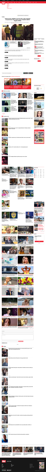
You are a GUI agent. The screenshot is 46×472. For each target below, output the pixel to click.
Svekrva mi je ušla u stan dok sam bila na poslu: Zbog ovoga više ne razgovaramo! (28, 454)
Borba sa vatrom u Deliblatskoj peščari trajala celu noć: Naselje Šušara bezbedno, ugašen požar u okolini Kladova (39, 109)
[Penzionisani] (27, 0)
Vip (11, 464)
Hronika (19, 2)
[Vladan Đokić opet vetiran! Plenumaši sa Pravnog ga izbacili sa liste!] (5, 362)
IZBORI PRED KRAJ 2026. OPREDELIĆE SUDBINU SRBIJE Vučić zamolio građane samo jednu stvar (14, 102)
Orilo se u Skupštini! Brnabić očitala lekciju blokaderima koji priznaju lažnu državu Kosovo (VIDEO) (17, 454)
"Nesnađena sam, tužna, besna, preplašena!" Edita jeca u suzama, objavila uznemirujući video (39, 53)
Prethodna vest (7, 47)
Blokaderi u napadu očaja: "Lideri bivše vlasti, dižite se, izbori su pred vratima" (20, 137)
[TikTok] (40, 460)
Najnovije (8, 2)
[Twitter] (43, 460)
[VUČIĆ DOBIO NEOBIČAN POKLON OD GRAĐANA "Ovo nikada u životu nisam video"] (22, 109)
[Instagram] (39, 460)
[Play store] (25, 73)
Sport (22, 2)
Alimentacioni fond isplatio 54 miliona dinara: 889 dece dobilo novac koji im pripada (39, 44)
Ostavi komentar (21, 341)
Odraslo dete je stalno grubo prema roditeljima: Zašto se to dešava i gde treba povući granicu (39, 50)
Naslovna (11, 2)
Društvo (8, 3)
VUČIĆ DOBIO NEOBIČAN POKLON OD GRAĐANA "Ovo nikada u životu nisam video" (30, 108)
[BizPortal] (8, 0)
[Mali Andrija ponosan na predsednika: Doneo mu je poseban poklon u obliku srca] (5, 428)
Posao (30, 467)
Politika (8, 4)
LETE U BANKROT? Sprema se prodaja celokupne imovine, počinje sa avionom (13, 42)
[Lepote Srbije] (12, 0)
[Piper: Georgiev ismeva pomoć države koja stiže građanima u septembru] (5, 438)
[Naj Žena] (16, 0)
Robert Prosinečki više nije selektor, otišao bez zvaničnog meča (38, 454)
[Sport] (23, 0)
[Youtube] (42, 460)
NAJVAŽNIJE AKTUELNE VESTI (15, 76)
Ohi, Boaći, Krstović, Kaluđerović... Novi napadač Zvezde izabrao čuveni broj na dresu (39, 42)
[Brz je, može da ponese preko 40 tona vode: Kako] (39, 97)
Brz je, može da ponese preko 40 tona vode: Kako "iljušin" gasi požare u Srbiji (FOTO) (39, 101)
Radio (36, 2)
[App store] (30, 73)
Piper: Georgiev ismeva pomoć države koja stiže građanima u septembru (19, 434)
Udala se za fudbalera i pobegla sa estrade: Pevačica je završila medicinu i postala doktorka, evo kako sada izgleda (39, 127)
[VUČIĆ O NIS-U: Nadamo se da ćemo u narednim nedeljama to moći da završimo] (6, 95)
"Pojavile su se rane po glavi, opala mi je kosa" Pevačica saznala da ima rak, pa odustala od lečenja (39, 118)
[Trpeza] (20, 0)
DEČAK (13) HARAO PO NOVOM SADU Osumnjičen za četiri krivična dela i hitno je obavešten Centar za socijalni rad (27, 43)
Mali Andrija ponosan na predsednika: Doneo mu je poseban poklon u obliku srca (20, 424)
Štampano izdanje (9, 8)
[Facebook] (38, 460)
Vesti (14, 2)
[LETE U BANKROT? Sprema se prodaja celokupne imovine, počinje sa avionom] (7, 44)
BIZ (16, 2)
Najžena (30, 2)
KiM (7, 7)
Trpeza (33, 2)
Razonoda (27, 2)
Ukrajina (8, 5)
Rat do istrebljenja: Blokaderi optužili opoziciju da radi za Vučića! (18, 156)
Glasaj (39, 241)
